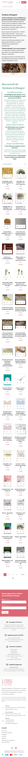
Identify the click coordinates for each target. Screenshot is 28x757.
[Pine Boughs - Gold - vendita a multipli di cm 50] (7, 173)
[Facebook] (12, 748)
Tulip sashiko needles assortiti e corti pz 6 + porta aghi (7, 284)
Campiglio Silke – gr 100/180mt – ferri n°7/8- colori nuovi (7, 208)
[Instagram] (16, 748)
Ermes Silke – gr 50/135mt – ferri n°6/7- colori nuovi (20, 183)
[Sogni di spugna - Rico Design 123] (7, 552)
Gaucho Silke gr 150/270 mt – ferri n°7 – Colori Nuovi (7, 233)
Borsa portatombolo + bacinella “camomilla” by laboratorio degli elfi (20, 309)
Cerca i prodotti (7, 164)
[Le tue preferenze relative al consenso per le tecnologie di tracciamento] (2, 754)
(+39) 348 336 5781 (9, 721)
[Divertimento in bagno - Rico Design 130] (7, 528)
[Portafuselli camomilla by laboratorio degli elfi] (7, 299)
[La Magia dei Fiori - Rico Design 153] (7, 481)
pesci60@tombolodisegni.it (11, 723)
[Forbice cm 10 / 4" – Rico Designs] (20, 380)
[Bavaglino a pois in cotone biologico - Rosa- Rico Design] (7, 429)
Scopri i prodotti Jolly (14, 144)
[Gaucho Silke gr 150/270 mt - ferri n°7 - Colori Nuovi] (7, 223)
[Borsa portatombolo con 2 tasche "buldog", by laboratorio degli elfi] (20, 325)
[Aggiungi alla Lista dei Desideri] (7, 176)
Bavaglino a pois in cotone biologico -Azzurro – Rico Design (20, 413)
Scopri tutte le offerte (15, 125)
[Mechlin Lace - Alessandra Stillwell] (7, 249)
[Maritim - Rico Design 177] (7, 504)
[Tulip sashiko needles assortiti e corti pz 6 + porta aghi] (7, 274)
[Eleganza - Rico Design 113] (20, 528)
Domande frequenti (7, 732)
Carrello (4, 738)
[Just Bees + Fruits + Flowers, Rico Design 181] (20, 455)
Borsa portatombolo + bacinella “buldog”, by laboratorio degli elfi (20, 361)
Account (4, 736)
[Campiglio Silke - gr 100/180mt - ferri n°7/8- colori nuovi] (7, 198)
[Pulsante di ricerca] (25, 6)
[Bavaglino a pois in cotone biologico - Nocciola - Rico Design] (7, 403)
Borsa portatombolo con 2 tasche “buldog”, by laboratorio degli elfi (20, 334)
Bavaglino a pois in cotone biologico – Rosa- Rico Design (7, 439)
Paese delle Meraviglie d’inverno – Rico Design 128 (20, 562)
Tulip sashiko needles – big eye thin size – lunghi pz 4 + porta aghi (20, 284)
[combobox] (13, 6)
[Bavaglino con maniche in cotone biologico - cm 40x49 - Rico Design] (20, 429)
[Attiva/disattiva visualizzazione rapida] (10, 176)
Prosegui (5, 612)
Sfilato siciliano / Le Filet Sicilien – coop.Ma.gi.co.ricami (21, 259)
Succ (22, 574)
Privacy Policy (14, 752)
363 (13, 578)
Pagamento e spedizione (8, 740)
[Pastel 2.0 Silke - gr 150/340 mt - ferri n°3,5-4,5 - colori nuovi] (20, 198)
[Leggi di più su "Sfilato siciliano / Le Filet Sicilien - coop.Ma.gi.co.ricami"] (17, 252)
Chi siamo (4, 731)
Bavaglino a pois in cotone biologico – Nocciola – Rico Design (7, 413)
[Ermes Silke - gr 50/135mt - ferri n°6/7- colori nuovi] (20, 173)
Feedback (4, 734)
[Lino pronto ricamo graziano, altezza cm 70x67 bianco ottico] (20, 223)
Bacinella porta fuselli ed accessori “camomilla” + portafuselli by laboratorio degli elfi (7, 362)
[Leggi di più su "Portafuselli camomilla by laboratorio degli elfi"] (4, 302)
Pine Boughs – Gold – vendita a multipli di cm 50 (7, 183)
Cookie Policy (21, 752)
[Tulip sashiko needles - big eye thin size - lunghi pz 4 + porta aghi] (20, 274)
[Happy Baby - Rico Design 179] (7, 455)
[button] (4, 176)
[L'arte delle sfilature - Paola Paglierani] (7, 380)
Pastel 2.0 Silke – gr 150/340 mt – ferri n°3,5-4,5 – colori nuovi (20, 208)
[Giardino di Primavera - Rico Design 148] (20, 481)
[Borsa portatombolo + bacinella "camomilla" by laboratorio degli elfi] (20, 299)
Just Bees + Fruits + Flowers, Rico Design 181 (20, 465)
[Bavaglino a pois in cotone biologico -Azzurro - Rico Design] (20, 403)
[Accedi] (16, 2)
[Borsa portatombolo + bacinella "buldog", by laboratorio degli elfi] (20, 351)
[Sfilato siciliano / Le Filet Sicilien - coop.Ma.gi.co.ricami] (20, 249)
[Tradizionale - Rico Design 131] (20, 504)
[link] (14, 68)
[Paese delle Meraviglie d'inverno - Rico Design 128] (20, 552)
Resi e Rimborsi (6, 742)
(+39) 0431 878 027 (9, 720)
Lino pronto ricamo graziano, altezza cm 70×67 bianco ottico (20, 233)
